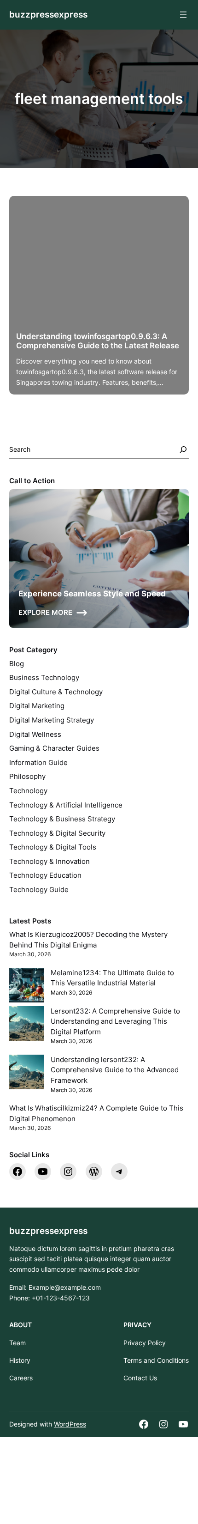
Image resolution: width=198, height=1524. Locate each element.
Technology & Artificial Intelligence (65, 805)
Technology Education (45, 875)
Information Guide (38, 763)
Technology (28, 791)
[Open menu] (183, 14)
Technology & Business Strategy (62, 819)
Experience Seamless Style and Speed (92, 593)
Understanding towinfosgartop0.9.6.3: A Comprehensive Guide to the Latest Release (97, 341)
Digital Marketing (36, 706)
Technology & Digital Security (57, 833)
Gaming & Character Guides (54, 748)
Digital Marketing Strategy (51, 720)
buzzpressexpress (48, 14)
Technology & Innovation (49, 861)
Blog (16, 664)
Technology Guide (39, 890)
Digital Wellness (35, 734)
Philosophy (27, 776)
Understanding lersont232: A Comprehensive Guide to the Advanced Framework (115, 1070)
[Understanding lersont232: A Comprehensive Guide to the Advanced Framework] (26, 1074)
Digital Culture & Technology (56, 692)
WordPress (70, 1424)
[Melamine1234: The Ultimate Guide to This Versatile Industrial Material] (26, 987)
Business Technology (44, 678)
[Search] (183, 449)
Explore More (45, 612)
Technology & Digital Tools (52, 847)
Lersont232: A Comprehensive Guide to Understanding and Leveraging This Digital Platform (115, 1021)
